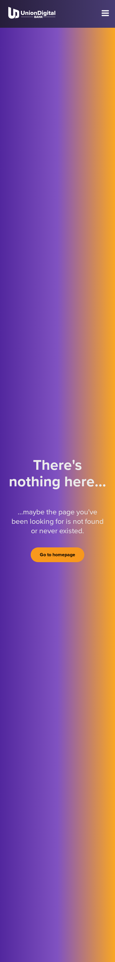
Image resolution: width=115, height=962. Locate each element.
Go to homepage (57, 555)
